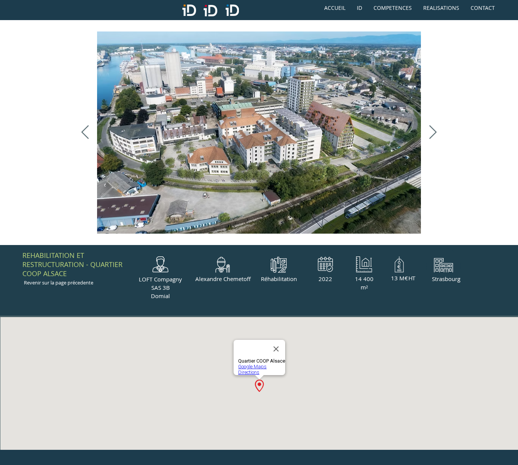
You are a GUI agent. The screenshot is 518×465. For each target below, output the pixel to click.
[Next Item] (433, 132)
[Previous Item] (85, 132)
